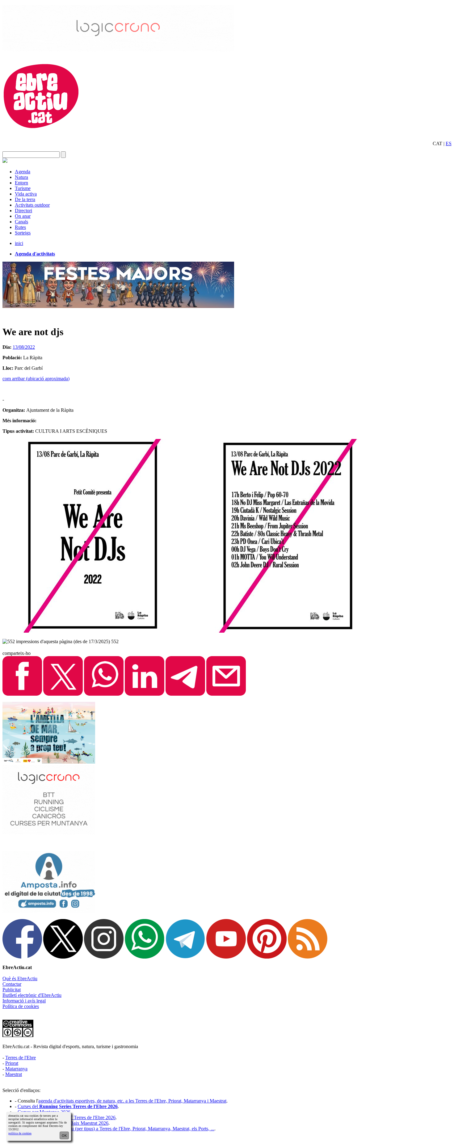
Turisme (23, 188)
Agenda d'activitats (35, 253)
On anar (23, 216)
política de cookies (20, 1133)
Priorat (11, 1063)
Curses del (68, 1106)
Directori (23, 210)
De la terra (25, 199)
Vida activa (26, 193)
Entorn (21, 182)
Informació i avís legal (24, 1000)
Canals (21, 221)
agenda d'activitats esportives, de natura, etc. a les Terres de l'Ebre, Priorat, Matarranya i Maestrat (132, 1100)
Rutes (20, 227)
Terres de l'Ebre (20, 1057)
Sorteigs (23, 232)
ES (449, 143)
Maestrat (13, 1074)
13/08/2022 (24, 347)
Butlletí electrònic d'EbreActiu (31, 995)
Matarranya (16, 1068)
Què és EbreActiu (19, 978)
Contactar (11, 984)
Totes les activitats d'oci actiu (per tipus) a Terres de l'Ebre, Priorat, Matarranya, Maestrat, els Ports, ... (116, 1128)
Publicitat (11, 989)
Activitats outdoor (32, 205)
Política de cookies (20, 1006)
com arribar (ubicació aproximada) (35, 378)
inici (19, 243)
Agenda (22, 171)
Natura (21, 177)
